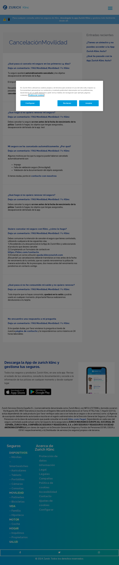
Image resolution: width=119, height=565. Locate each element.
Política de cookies (36, 95)
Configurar (30, 103)
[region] (59, 96)
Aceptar (89, 103)
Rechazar (67, 103)
